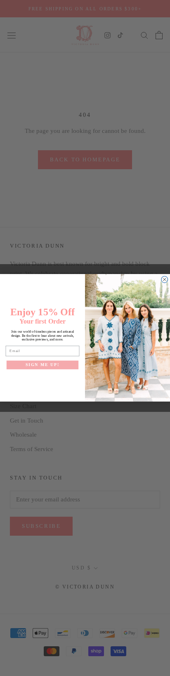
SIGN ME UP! (43, 365)
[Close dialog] (164, 280)
